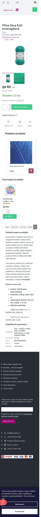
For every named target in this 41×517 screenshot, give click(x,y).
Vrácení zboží (8, 388)
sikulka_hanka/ (12, 445)
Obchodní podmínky (10, 378)
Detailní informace (8, 115)
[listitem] (21, 156)
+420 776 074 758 (13, 437)
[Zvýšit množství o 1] (10, 105)
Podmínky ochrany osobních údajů (15, 382)
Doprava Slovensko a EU (12, 375)
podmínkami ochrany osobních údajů (16, 415)
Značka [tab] (29, 227)
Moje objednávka (9, 385)
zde (3, 498)
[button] (4, 157)
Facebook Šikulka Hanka (16, 441)
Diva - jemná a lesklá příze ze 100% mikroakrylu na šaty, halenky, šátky (22, 332)
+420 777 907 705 (13, 449)
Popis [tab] (7, 227)
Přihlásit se (8, 421)
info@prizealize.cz (13, 433)
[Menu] (35, 2)
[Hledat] (3, 2)
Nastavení (19, 504)
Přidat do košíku (21, 107)
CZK (17, 2)
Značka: (9, 40)
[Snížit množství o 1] (10, 108)
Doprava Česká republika (12, 371)
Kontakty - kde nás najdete (13, 368)
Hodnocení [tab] (15, 227)
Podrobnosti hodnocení (10, 37)
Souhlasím (19, 511)
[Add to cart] (31, 170)
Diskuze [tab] (23, 227)
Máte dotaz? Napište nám (12, 364)
